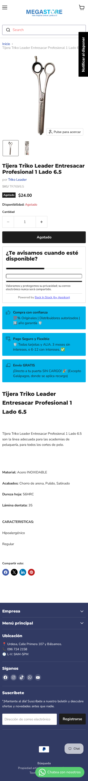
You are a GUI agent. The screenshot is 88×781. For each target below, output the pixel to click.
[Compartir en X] (14, 572)
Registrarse (72, 719)
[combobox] (44, 30)
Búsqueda (44, 763)
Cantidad (8, 212)
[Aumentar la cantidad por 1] (41, 222)
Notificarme (44, 281)
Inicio (6, 44)
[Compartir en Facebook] (5, 572)
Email (25, 268)
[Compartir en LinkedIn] (22, 572)
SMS (63, 268)
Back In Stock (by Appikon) (52, 297)
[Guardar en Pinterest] (31, 572)
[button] (10, 148)
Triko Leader (17, 179)
